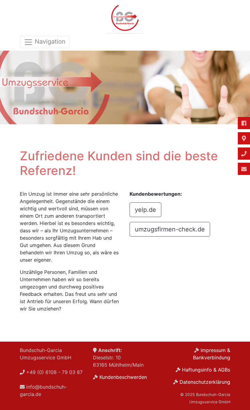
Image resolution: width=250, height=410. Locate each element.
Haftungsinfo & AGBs (206, 370)
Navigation (49, 41)
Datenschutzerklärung (205, 382)
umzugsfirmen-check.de (170, 229)
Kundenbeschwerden (123, 377)
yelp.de (145, 209)
